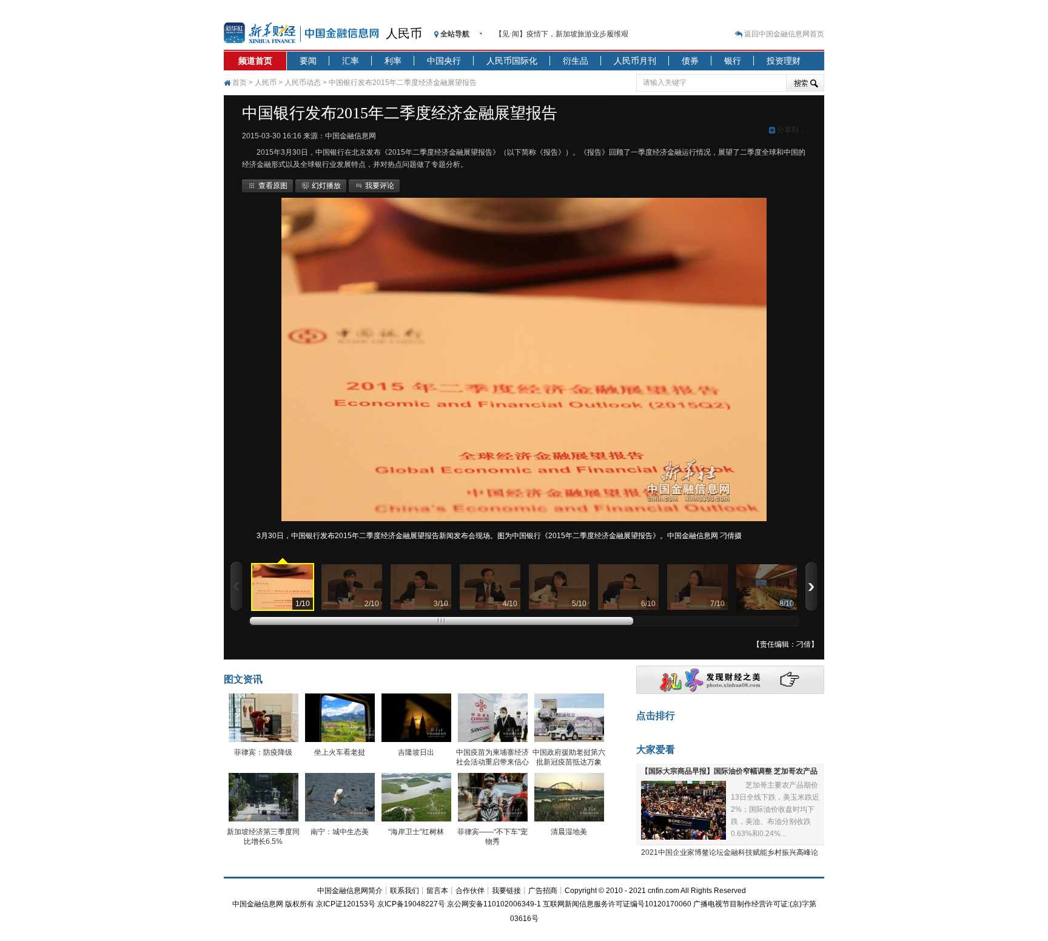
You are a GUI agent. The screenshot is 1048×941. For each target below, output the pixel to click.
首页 (239, 82)
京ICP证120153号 (345, 904)
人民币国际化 (511, 61)
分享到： (790, 130)
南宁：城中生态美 (340, 832)
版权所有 (299, 904)
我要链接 (506, 890)
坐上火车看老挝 (339, 752)
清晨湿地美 (569, 832)
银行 (732, 61)
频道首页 (255, 61)
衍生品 (575, 61)
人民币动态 (302, 82)
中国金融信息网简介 (350, 890)
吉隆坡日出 (416, 752)
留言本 (437, 890)
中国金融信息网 (257, 904)
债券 (690, 61)
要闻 (308, 61)
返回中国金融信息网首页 (784, 34)
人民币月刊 (635, 61)
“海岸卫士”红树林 (416, 832)
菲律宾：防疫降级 (263, 752)
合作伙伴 (470, 890)
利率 (393, 61)
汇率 (350, 61)
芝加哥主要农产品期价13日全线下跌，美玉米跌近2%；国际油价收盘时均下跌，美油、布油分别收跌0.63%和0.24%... (775, 809)
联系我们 (404, 890)
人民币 (404, 33)
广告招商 (542, 890)
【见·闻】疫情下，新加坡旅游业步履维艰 (561, 34)
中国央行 (444, 61)
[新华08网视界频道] (730, 691)
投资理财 (784, 61)
